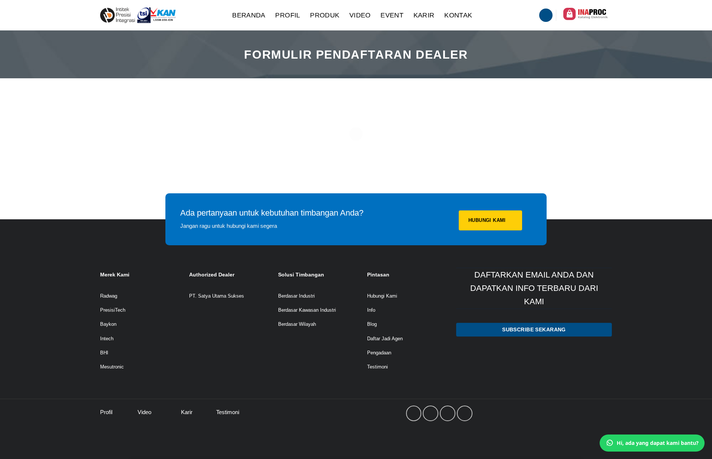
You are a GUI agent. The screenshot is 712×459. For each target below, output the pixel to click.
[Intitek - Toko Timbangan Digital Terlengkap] (158, 15)
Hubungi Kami (382, 296)
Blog (372, 324)
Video (360, 15)
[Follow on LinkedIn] (447, 413)
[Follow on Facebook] (414, 413)
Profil (287, 15)
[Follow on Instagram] (430, 413)
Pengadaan (379, 352)
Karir (424, 15)
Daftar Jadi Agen (385, 338)
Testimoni (377, 367)
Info (371, 310)
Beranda (249, 15)
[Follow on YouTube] (464, 413)
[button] (546, 15)
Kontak (458, 15)
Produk (324, 15)
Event (391, 15)
